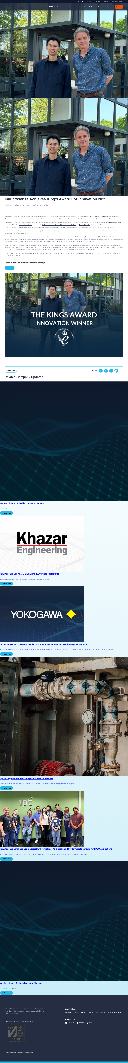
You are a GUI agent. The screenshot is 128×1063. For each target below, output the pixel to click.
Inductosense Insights (115, 1012)
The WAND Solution (53, 7)
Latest (109, 7)
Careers (89, 1)
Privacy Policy (100, 1012)
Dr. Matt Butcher (84, 225)
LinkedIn (97, 1)
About (83, 1012)
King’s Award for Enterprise (97, 216)
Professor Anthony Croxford (51, 225)
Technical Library (71, 7)
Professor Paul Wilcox (68, 225)
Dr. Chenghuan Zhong (114, 222)
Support (106, 1)
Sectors (101, 7)
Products (68, 1012)
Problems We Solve (88, 7)
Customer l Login (117, 1)
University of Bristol (25, 225)
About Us (80, 1)
